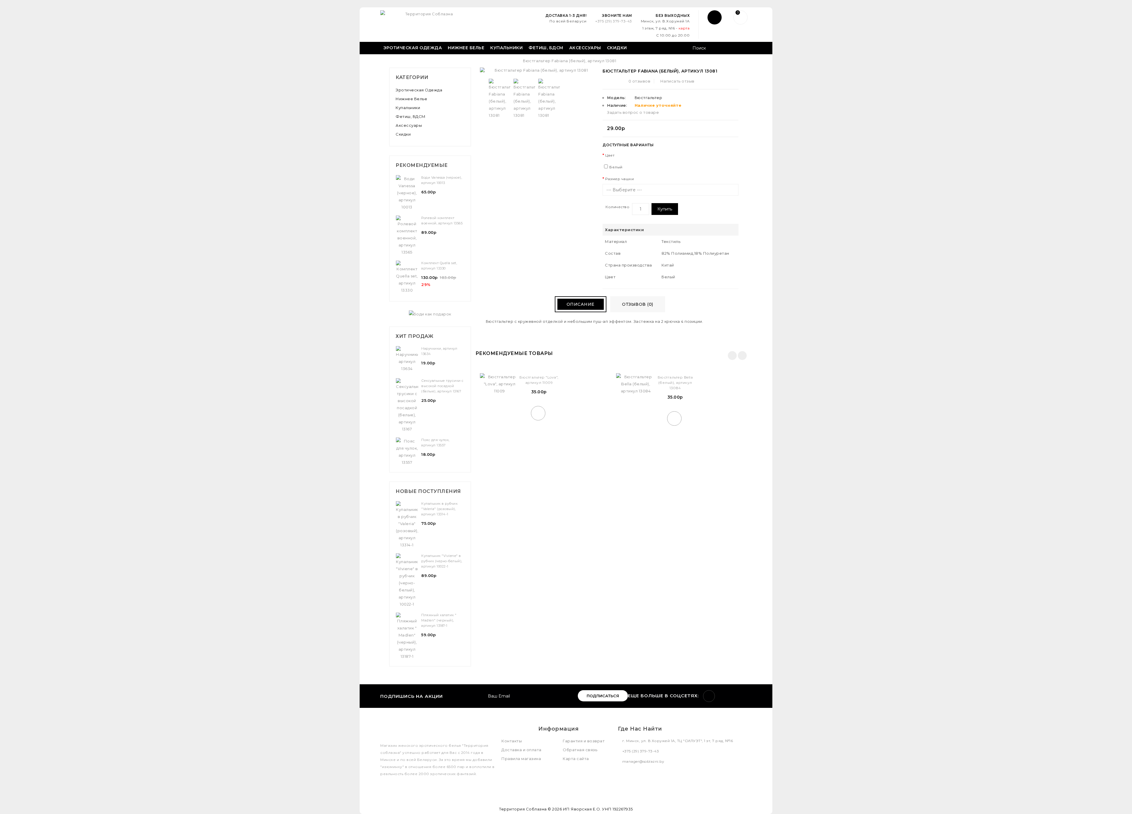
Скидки (617, 47)
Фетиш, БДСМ (546, 47)
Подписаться (603, 695)
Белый (616, 167)
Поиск (745, 48)
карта (684, 28)
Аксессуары (585, 47)
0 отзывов (639, 81)
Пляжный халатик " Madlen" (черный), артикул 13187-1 (439, 620)
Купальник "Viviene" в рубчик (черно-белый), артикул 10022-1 (441, 561)
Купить (664, 209)
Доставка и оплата (521, 749)
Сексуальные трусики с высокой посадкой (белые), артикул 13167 (442, 386)
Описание (581, 304)
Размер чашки (619, 179)
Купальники (506, 47)
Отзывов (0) (637, 304)
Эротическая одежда (412, 47)
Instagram (709, 696)
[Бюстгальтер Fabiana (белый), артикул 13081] (500, 99)
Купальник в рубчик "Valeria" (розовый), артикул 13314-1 (439, 508)
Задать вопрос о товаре (633, 112)
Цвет (609, 155)
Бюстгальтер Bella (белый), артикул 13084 (675, 382)
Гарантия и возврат (584, 741)
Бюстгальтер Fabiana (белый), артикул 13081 (569, 60)
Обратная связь (580, 749)
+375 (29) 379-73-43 (613, 21)
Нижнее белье (466, 47)
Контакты (511, 741)
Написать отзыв (677, 81)
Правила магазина (521, 758)
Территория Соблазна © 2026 (530, 809)
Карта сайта (576, 758)
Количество (617, 207)
